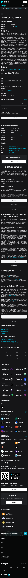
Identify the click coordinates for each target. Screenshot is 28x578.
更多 (26, 412)
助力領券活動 (11, 277)
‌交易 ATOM (14, 316)
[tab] (14, 538)
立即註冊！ (3, 333)
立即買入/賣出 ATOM (14, 117)
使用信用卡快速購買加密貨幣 (7, 328)
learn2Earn (9, 276)
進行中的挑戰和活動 (16, 279)
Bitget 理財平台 (13, 300)
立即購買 (16, 26)
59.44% (8, 8)
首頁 (2, 10)
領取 (25, 533)
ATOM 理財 (14, 321)
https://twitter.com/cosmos (14, 150)
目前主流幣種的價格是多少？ (7, 339)
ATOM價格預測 (14, 204)
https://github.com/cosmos (14, 152)
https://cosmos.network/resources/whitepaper (18, 148)
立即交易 (14, 489)
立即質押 (20, 135)
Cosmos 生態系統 (8, 80)
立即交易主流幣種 (4, 329)
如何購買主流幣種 (4, 331)
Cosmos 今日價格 (8, 90)
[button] (14, 538)
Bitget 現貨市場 (12, 295)
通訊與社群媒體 (15, 80)
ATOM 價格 (14, 200)
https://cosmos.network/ (13, 146)
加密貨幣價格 (6, 10)
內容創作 (21, 80)
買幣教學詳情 (14, 265)
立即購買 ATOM (14, 161)
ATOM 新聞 (14, 209)
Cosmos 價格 (12, 10)
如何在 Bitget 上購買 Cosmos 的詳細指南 (15, 257)
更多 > (25, 99)
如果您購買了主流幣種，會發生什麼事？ (9, 341)
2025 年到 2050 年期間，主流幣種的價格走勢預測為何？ (12, 342)
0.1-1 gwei (19, 8)
